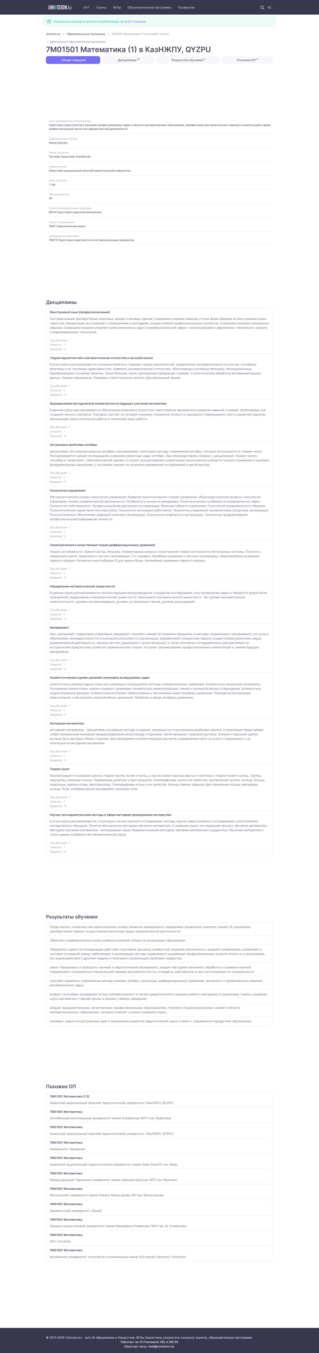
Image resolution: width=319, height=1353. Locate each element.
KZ (269, 7)
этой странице (135, 21)
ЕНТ (87, 7)
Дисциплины (128, 60)
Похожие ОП (247, 60)
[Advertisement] (156, 91)
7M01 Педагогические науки (67, 226)
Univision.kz (53, 33)
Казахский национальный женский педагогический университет (90, 170)
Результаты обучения (188, 60)
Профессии (186, 7)
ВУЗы (117, 7)
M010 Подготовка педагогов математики (75, 212)
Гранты (101, 7)
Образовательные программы (149, 7)
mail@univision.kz (161, 1346)
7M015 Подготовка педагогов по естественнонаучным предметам (91, 240)
